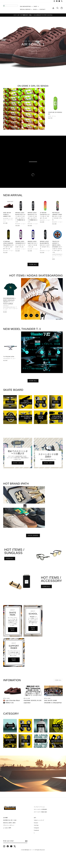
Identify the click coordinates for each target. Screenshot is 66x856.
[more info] (17, 453)
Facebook (36, 830)
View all (33, 264)
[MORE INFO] (12, 621)
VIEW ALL (33, 380)
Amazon (36, 822)
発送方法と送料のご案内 (9, 822)
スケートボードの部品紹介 (40, 809)
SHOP (35, 6)
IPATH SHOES (33, 535)
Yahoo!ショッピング (39, 820)
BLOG (35, 9)
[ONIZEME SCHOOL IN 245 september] (33, 691)
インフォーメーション (39, 806)
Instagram (36, 827)
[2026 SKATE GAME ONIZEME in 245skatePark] (53, 691)
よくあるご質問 (7, 827)
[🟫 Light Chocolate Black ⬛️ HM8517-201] (12, 691)
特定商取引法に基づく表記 (9, 820)
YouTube (36, 825)
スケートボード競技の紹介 (40, 812)
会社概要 (5, 817)
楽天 (35, 817)
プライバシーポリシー (8, 825)
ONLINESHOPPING (25, 6)
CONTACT (42, 9)
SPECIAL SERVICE (25, 9)
